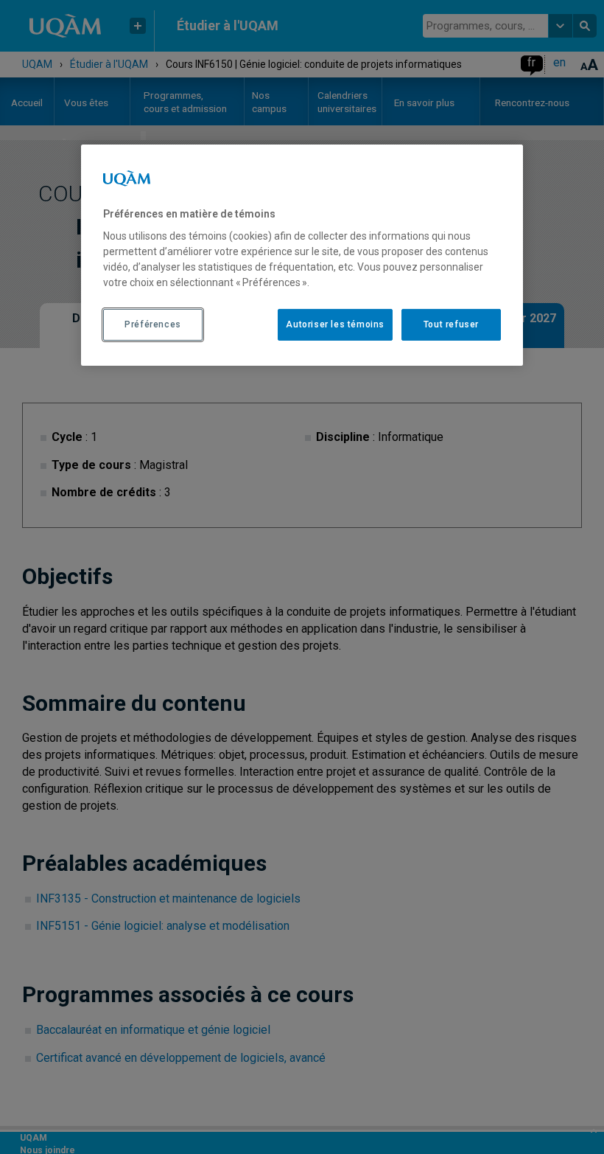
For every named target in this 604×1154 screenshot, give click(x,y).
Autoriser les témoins (335, 324)
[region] (302, 255)
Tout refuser (451, 324)
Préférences (152, 324)
